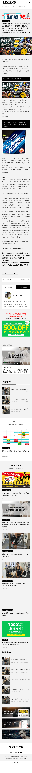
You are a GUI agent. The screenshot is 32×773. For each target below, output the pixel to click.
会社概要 (7, 756)
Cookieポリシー (22, 758)
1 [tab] (14, 363)
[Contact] (21, 752)
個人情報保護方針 (15, 756)
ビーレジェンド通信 (23, 392)
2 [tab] (16, 363)
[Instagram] (11, 752)
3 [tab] (17, 363)
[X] (13, 752)
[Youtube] (18, 752)
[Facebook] (16, 752)
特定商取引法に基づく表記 (12, 758)
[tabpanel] (16, 360)
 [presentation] (29, 427)
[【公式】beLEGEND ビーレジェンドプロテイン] (9, 2)
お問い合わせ (24, 756)
